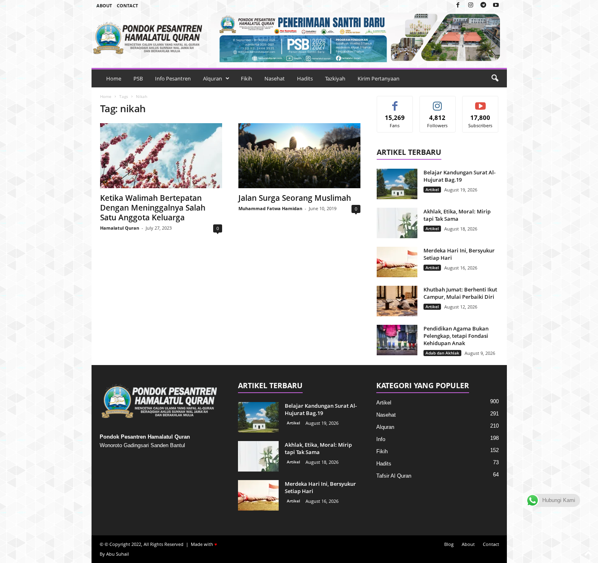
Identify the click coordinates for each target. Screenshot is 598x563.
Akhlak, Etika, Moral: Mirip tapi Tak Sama (457, 215)
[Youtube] (496, 5)
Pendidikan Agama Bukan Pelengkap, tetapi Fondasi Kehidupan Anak (456, 336)
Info (380, 439)
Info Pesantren (173, 78)
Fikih (246, 78)
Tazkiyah (335, 78)
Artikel (432, 189)
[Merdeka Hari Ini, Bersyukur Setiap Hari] (397, 262)
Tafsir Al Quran (393, 476)
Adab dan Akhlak (442, 353)
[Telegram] (483, 5)
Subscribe (480, 102)
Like (394, 102)
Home (113, 78)
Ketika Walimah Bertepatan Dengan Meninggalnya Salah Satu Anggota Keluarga (152, 208)
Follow (437, 102)
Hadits (305, 78)
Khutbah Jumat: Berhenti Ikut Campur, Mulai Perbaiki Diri (460, 293)
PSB (138, 78)
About (104, 5)
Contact (127, 5)
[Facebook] (458, 5)
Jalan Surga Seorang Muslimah (294, 198)
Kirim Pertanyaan (378, 78)
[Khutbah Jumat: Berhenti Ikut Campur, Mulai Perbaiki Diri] (397, 301)
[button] (495, 78)
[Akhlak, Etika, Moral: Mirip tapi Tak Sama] (397, 223)
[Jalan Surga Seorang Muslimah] (299, 155)
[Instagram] (471, 5)
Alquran (212, 78)
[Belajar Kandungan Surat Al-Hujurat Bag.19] (397, 184)
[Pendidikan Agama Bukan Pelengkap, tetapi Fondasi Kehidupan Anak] (397, 340)
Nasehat (274, 78)
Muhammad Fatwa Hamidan (270, 208)
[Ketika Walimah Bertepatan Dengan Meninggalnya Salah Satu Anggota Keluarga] (161, 155)
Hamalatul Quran (119, 228)
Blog (449, 544)
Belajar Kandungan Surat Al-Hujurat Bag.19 (459, 176)
